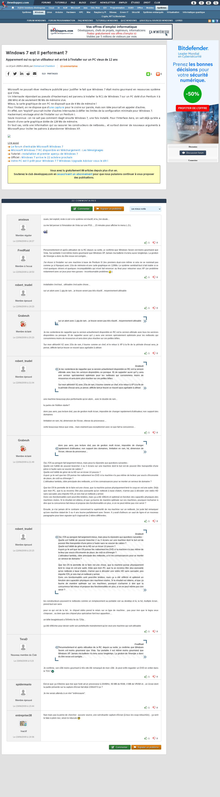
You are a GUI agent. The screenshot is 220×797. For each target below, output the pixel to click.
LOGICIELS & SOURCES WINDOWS (156, 20)
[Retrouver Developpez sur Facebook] (217, 21)
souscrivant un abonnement (74, 174)
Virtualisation (173, 12)
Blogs (82, 2)
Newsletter (107, 2)
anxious (23, 219)
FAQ (72, 2)
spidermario (23, 684)
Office (140, 8)
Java (85, 8)
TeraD (24, 639)
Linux (49, 12)
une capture (56, 107)
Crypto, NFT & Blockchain (113, 16)
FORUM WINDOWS (36, 20)
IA (59, 8)
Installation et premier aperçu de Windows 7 (50, 154)
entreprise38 (23, 715)
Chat (93, 2)
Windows (39, 12)
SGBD (131, 8)
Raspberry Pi (100, 12)
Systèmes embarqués (153, 12)
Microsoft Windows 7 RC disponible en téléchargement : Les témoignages (57, 150)
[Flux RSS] (209, 21)
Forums (46, 2)
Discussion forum (194, 153)
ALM (65, 8)
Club (157, 2)
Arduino (59, 12)
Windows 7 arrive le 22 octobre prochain (47, 157)
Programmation (117, 8)
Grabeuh (23, 315)
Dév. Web (95, 8)
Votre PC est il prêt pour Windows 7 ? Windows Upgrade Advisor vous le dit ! (59, 161)
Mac (89, 12)
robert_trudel (23, 285)
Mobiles (150, 8)
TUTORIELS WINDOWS (107, 20)
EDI (105, 8)
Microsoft (75, 8)
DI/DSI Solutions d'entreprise (31, 8)
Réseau (113, 12)
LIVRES (178, 20)
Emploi (122, 2)
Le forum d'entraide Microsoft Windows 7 (37, 146)
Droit (146, 2)
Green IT (124, 12)
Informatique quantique (194, 12)
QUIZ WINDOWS (129, 20)
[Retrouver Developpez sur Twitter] (213, 21)
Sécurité (136, 12)
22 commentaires (69, 66)
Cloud (51, 8)
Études (135, 2)
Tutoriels (60, 2)
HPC (81, 12)
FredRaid (24, 250)
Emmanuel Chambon (44, 66)
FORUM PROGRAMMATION (61, 20)
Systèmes (161, 8)
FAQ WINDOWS (85, 20)
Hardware (71, 12)
